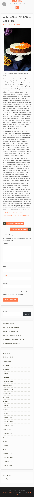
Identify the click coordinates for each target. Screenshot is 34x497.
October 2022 (7, 385)
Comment (6, 243)
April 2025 (6, 377)
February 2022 (7, 417)
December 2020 (8, 457)
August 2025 (7, 361)
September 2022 (8, 389)
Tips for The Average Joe (10, 331)
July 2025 (6, 365)
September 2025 (8, 357)
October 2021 (7, 429)
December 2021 (8, 421)
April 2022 (6, 409)
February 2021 (7, 453)
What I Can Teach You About (19, 229)
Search (5, 311)
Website (5, 283)
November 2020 (8, 461)
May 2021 (6, 445)
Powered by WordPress (9, 492)
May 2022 (6, 405)
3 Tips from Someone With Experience (13, 212)
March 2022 (6, 413)
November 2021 (8, 425)
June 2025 (6, 369)
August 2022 (7, 393)
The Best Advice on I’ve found (12, 335)
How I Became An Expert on (11, 343)
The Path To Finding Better (11, 327)
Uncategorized (7, 479)
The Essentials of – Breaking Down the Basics (16, 215)
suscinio (18, 24)
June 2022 (6, 401)
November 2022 (8, 381)
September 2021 (8, 433)
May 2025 (6, 373)
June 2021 (6, 441)
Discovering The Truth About (15, 223)
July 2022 (6, 397)
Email (5, 275)
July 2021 (6, 437)
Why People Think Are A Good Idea (13, 339)
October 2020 (7, 465)
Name (5, 266)
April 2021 (6, 449)
